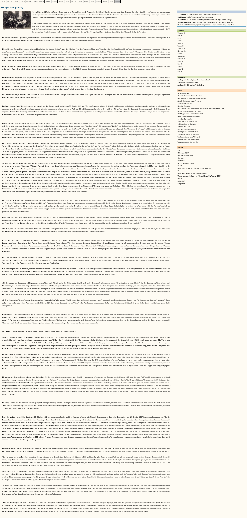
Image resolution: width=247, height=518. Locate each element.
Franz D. (181, 38)
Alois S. (180, 66)
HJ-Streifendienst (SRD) (186, 163)
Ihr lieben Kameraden (185, 119)
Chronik (3, 1)
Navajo (180, 178)
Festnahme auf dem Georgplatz (195, 17)
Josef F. (180, 43)
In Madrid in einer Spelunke (187, 124)
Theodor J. (181, 48)
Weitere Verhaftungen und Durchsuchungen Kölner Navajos (205, 20)
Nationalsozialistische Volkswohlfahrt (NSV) (193, 173)
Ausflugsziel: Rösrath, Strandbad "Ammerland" (194, 80)
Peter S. (180, 61)
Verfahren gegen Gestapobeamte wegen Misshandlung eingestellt (206, 25)
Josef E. (180, 41)
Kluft (179, 150)
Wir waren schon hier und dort (188, 142)
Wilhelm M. (181, 56)
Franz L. (180, 53)
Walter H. (181, 46)
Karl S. (180, 64)
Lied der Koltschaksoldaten (187, 129)
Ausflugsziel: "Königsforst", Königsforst (191, 85)
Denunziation (182, 171)
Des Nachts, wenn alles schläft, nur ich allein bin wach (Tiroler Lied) (201, 109)
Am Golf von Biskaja (185, 103)
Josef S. (180, 69)
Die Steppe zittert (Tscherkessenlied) (190, 114)
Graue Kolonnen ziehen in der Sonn (190, 96)
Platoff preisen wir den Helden (188, 132)
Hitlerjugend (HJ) (183, 153)
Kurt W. (180, 71)
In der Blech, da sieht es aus (187, 121)
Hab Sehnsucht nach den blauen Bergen (192, 98)
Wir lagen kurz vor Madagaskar (188, 139)
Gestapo (181, 158)
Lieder (180, 166)
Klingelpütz (181, 184)
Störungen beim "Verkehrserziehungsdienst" (200, 14)
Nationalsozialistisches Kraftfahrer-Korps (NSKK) (195, 168)
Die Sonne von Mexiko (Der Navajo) (190, 111)
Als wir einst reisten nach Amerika (189, 101)
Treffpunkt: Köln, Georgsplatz (188, 82)
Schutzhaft (181, 181)
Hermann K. (182, 51)
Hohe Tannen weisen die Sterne (189, 116)
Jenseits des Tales (184, 127)
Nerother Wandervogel (185, 155)
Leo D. (180, 36)
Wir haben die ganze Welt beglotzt (189, 137)
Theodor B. (181, 33)
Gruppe (16, 1)
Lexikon (9, 1)
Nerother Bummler (184, 106)
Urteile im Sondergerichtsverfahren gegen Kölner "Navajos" (206, 22)
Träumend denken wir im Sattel (188, 134)
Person (86, 1)
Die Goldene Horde (184, 93)
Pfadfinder (181, 160)
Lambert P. (181, 59)
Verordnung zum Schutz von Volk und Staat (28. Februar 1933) (199, 176)
